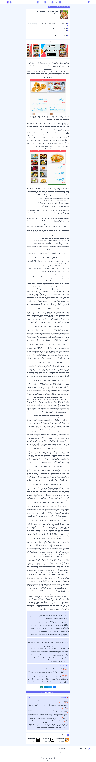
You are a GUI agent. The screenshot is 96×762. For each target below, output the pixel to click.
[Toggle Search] (8, 2)
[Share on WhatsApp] (41, 687)
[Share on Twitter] (50, 687)
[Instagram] (41, 758)
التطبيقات (42, 2)
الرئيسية (57, 2)
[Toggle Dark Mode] (11, 2)
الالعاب (50, 2)
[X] (52, 758)
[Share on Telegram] (46, 687)
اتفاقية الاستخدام (62, 753)
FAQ (36, 2)
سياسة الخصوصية (62, 752)
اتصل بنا (63, 750)
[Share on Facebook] (54, 687)
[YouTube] (49, 758)
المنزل (62, 6)
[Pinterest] (44, 758)
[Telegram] (46, 758)
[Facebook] (54, 758)
